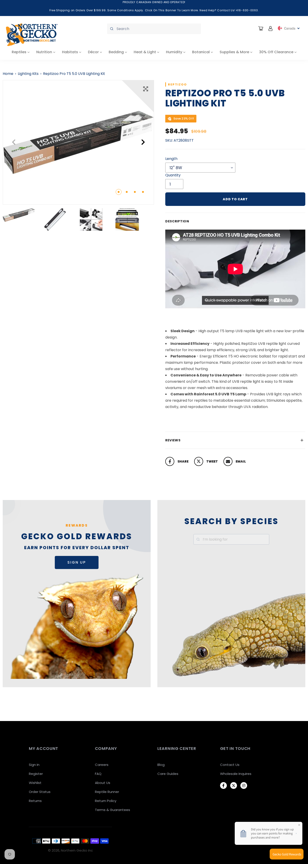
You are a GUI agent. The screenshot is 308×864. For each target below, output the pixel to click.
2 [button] (127, 192)
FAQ (98, 773)
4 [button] (143, 192)
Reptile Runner (107, 791)
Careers (101, 764)
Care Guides (167, 773)
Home (8, 73)
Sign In (34, 764)
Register (36, 773)
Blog (161, 764)
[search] (154, 28)
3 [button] (135, 192)
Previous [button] (13, 142)
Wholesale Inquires (235, 773)
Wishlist (35, 782)
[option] (78, 142)
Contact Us (229, 764)
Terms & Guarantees (112, 809)
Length (171, 158)
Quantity (173, 175)
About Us (102, 782)
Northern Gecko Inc (77, 850)
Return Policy (105, 800)
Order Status (40, 791)
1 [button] (119, 192)
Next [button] (143, 142)
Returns (35, 800)
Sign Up (76, 562)
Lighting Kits (28, 73)
